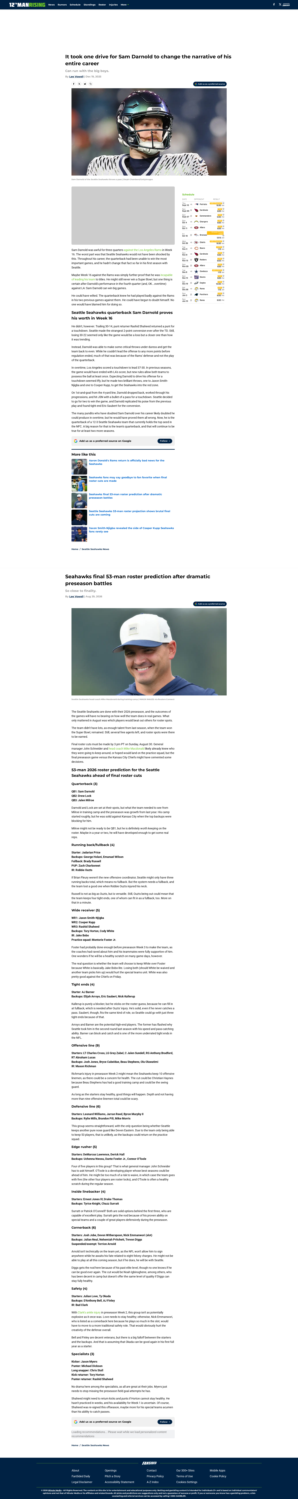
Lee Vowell (76, 76)
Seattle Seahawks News (95, 549)
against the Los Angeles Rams (143, 250)
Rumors (62, 4)
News (51, 4)
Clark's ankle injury (89, 1312)
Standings (89, 4)
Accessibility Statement (119, 1482)
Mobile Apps (217, 1470)
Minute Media (54, 1490)
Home (74, 549)
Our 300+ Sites (185, 1470)
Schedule (75, 4)
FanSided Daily (81, 1476)
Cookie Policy (218, 1476)
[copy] (90, 84)
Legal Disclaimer (82, 1482)
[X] (280, 4)
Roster (102, 4)
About (75, 1470)
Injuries (113, 4)
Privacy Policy (155, 1476)
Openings (111, 1470)
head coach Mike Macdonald (126, 748)
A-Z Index (153, 1482)
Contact (152, 1470)
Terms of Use (184, 1476)
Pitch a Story (112, 1476)
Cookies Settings (186, 1482)
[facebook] (274, 4)
